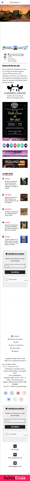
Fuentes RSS (16, 348)
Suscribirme (15, 272)
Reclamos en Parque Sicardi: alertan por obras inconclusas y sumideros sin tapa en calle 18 (11, 185)
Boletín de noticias (16, 254)
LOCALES (7, 179)
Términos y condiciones (15, 345)
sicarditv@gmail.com (15, 466)
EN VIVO (15, 342)
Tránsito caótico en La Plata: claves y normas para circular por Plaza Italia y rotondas (11, 242)
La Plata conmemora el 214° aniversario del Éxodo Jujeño (11, 213)
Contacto (16, 336)
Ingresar (16, 351)
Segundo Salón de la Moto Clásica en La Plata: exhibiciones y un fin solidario (12, 200)
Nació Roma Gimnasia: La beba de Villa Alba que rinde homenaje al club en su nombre (11, 227)
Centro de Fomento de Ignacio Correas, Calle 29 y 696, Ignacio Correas (16, 55)
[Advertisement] (15, 317)
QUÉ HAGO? (8, 195)
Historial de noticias (15, 339)
